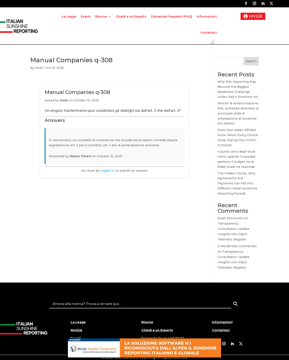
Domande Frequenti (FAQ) (171, 16)
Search (251, 61)
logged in (108, 170)
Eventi (86, 16)
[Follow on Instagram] (254, 3)
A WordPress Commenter (237, 246)
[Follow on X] (271, 3)
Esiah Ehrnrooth (230, 218)
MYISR (255, 16)
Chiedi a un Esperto (131, 16)
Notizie (76, 330)
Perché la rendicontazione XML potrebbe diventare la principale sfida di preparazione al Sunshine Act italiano (238, 113)
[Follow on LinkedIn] (263, 3)
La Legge (69, 16)
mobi (39, 68)
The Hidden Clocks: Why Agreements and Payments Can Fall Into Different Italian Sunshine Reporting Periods (237, 183)
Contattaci (208, 32)
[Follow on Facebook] (246, 3)
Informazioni (207, 16)
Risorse (101, 16)
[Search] (235, 304)
